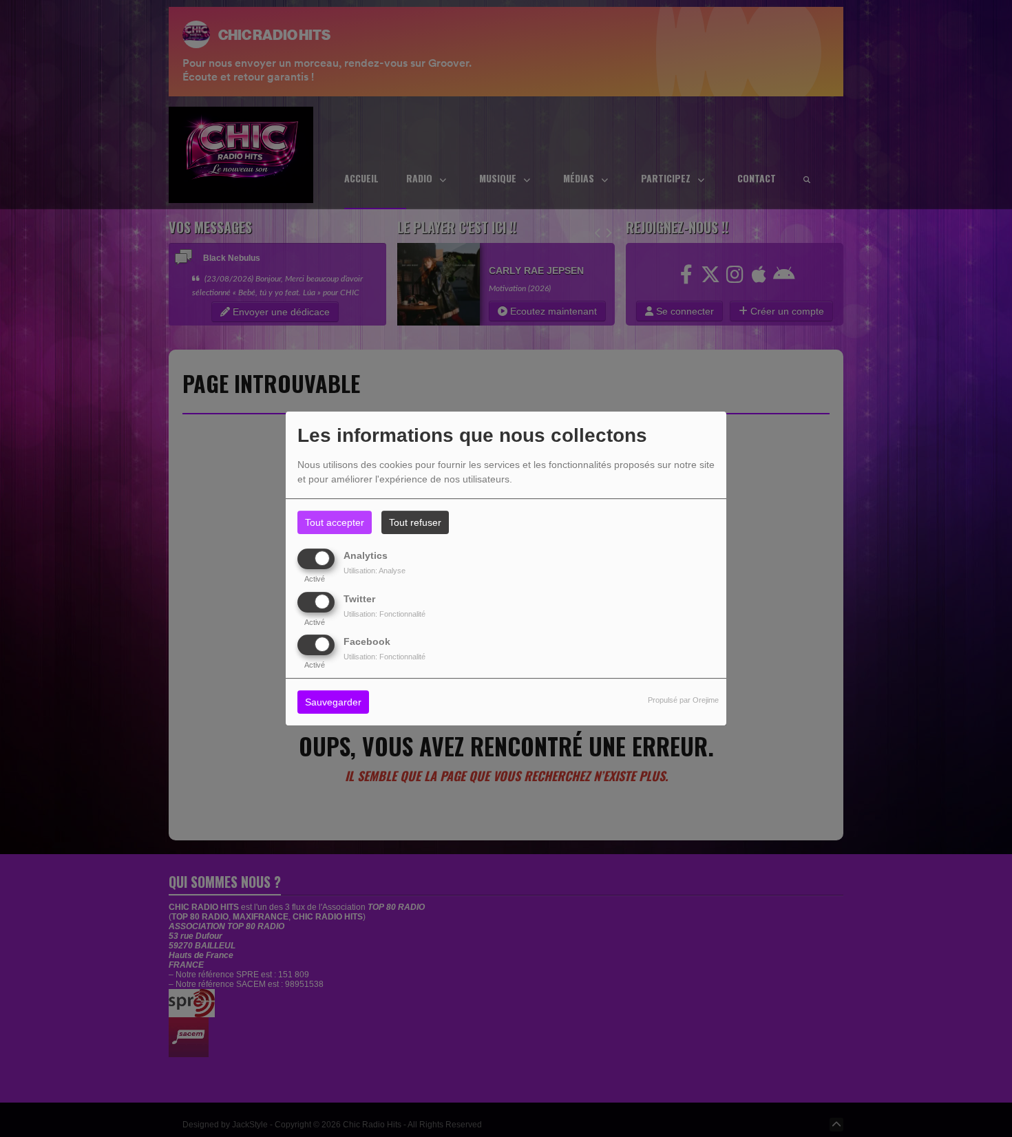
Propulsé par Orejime (683, 700)
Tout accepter (334, 522)
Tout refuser (415, 522)
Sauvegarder (333, 702)
